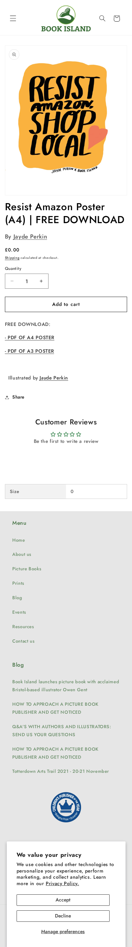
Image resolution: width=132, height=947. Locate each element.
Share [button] (18, 397)
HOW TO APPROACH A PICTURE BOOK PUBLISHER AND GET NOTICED (55, 708)
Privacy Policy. (62, 883)
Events (19, 612)
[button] (13, 18)
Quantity (13, 268)
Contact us (23, 641)
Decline (63, 915)
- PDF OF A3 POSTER (29, 351)
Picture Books (26, 568)
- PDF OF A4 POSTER (29, 337)
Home (18, 540)
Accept (63, 899)
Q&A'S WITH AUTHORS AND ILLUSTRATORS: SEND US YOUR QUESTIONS (61, 730)
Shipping (12, 257)
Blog (17, 597)
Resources (23, 626)
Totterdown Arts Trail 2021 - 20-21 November (60, 771)
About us (21, 554)
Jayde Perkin (30, 236)
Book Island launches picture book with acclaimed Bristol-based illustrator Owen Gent (65, 685)
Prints (18, 583)
